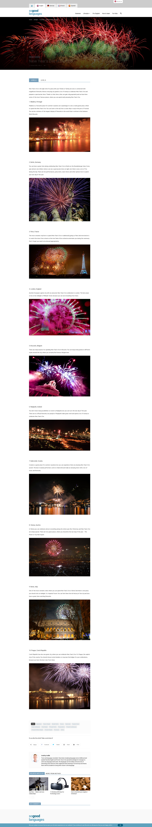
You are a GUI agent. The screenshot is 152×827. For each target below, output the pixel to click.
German (52, 5)
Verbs (62, 730)
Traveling (41, 19)
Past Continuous (36, 727)
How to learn (106, 13)
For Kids (115, 13)
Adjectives (38, 724)
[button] (121, 14)
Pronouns (56, 730)
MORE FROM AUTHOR (53, 773)
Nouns (62, 724)
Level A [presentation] (33, 80)
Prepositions (61, 727)
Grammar (78, 13)
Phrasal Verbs (52, 727)
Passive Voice (75, 724)
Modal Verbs (55, 724)
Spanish (73, 5)
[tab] (34, 80)
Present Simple (48, 730)
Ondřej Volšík (34, 65)
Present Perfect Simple (37, 730)
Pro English (96, 13)
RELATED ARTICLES (37, 773)
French (63, 5)
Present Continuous (71, 727)
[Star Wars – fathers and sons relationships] (38, 783)
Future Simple (46, 724)
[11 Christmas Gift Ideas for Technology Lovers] (59, 783)
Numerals (68, 724)
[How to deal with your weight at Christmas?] (80, 783)
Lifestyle (86, 13)
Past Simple (45, 727)
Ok (120, 825)
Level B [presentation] (43, 80)
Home (30, 19)
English (118, 1)
